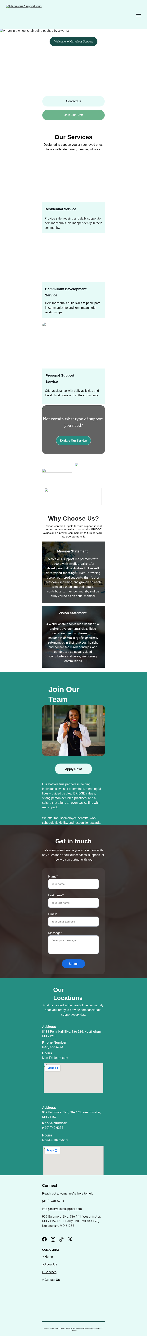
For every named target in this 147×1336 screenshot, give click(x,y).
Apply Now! (73, 769)
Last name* (56, 895)
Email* (52, 914)
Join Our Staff (73, 115)
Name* (53, 876)
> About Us (49, 1264)
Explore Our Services (73, 440)
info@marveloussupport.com (62, 1209)
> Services (49, 1272)
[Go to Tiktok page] (61, 1239)
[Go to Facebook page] (44, 1239)
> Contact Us (51, 1279)
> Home (47, 1256)
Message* (55, 933)
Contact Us (73, 101)
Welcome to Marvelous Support (73, 41)
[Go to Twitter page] (70, 1239)
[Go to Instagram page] (53, 1239)
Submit (73, 963)
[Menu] (138, 14)
